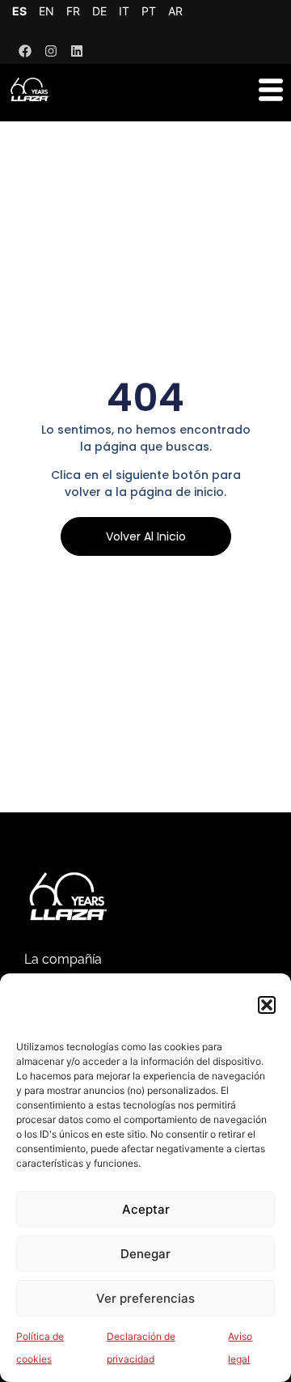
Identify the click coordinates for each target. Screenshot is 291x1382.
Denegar (145, 1253)
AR (175, 11)
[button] (267, 1005)
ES (19, 11)
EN (46, 11)
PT (148, 11)
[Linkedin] (77, 51)
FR (73, 11)
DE (99, 11)
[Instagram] (51, 51)
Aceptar (146, 1209)
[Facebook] (25, 51)
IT (124, 11)
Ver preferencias (145, 1298)
